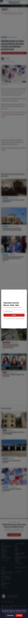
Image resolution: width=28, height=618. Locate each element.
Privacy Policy (22, 318)
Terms (18, 318)
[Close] (23, 292)
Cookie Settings (10, 615)
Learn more (23, 611)
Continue (14, 315)
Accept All (19, 615)
